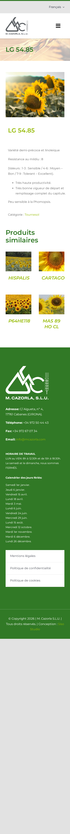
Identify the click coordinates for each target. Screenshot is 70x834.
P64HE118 (19, 321)
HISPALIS (18, 278)
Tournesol (32, 214)
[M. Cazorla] (17, 18)
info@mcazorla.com (31, 439)
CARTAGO (53, 278)
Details (18, 262)
